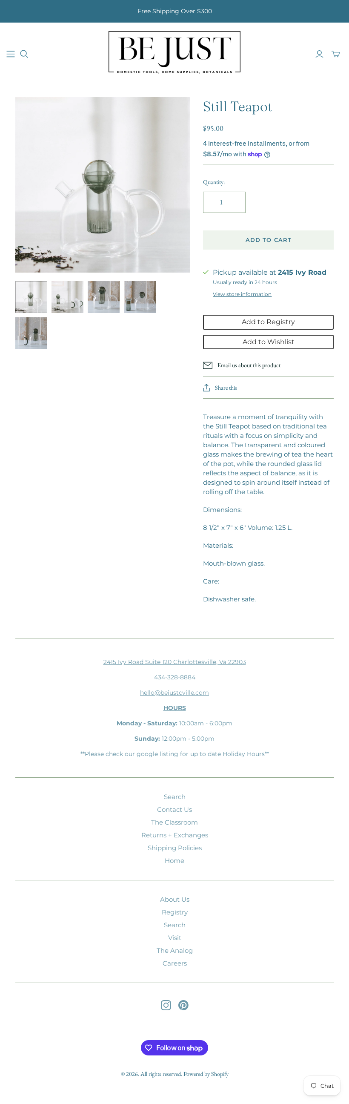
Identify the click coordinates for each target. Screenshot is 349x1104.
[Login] (319, 54)
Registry (175, 912)
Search (175, 797)
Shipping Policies (175, 848)
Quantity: (214, 182)
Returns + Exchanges (174, 835)
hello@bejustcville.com (174, 692)
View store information (242, 294)
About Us (174, 899)
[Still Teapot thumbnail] (31, 297)
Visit (174, 938)
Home (174, 861)
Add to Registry (268, 322)
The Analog (175, 950)
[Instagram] (166, 1005)
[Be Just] (174, 53)
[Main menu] (10, 54)
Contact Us (174, 809)
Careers (175, 963)
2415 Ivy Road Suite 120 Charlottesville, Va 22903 (174, 662)
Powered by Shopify (206, 1074)
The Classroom (174, 822)
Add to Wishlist (269, 342)
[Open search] (24, 54)
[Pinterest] (183, 1005)
